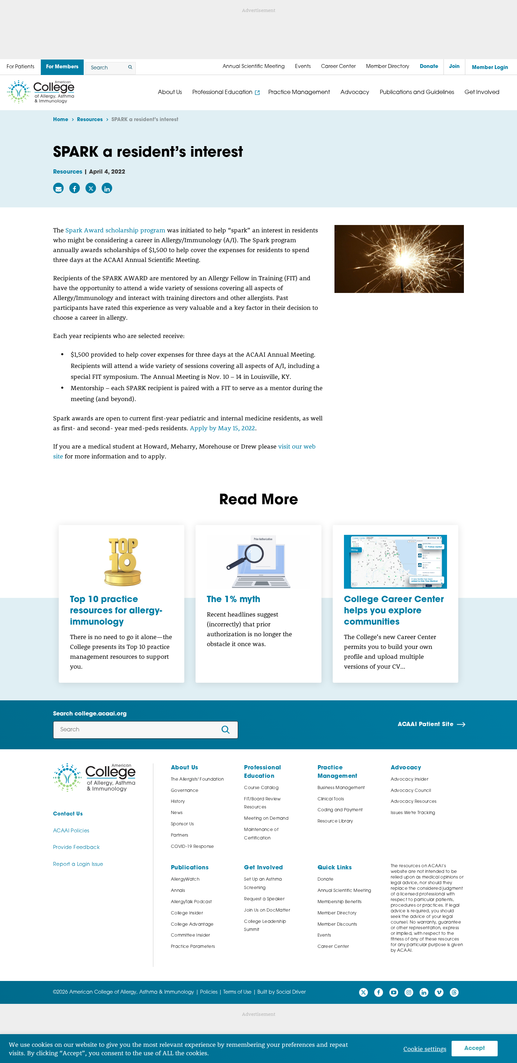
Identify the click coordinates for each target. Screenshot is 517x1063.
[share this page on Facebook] (74, 188)
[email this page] (58, 188)
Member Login (490, 67)
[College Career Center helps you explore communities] (395, 562)
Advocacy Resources (414, 802)
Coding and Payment (340, 810)
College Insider (187, 913)
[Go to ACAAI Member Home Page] (94, 777)
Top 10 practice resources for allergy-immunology (116, 611)
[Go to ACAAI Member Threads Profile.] (454, 992)
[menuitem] (253, 67)
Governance (184, 791)
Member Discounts (337, 925)
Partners (180, 835)
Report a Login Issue (78, 864)
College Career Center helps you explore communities (394, 611)
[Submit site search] (129, 68)
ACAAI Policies (71, 831)
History (178, 802)
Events (324, 935)
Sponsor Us (182, 824)
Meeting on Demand (266, 819)
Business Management (341, 788)
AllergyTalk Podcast (191, 902)
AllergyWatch (185, 879)
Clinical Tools (331, 799)
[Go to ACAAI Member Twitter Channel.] (363, 992)
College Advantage (192, 925)
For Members (62, 67)
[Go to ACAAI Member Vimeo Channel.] (439, 992)
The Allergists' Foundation (197, 779)
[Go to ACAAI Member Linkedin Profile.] (424, 992)
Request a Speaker (264, 899)
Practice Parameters (193, 947)
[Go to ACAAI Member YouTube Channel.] (393, 992)
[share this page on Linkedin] (107, 188)
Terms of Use (237, 992)
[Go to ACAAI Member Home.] (40, 92)
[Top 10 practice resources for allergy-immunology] (121, 562)
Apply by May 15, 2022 (222, 428)
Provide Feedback (76, 847)
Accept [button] (474, 1048)
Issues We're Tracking (413, 813)
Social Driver (291, 992)
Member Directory (337, 913)
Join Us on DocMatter (267, 910)
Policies (208, 992)
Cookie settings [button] (424, 1048)
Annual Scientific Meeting (344, 891)
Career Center (333, 947)
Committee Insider (190, 935)
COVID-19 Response (192, 847)
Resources (67, 172)
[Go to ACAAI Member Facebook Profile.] (378, 992)
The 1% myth (233, 600)
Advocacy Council (411, 791)
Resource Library (335, 821)
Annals (178, 891)
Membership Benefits (340, 902)
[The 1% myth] (258, 562)
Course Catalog (261, 788)
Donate (326, 879)
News (177, 813)
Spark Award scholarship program (115, 230)
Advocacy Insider (409, 779)
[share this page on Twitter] (90, 188)
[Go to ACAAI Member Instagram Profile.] (408, 992)
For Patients (20, 67)
